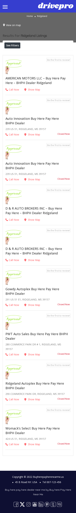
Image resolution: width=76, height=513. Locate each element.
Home (30, 16)
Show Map (33, 89)
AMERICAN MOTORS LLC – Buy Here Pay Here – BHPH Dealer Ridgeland (35, 80)
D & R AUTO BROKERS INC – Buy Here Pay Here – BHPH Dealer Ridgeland (33, 210)
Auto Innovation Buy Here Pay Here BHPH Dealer (32, 120)
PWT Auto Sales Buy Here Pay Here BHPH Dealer (36, 336)
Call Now (14, 89)
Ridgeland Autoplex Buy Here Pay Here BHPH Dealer (34, 385)
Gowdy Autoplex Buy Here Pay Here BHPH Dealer (32, 291)
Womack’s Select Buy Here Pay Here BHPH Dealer (32, 430)
